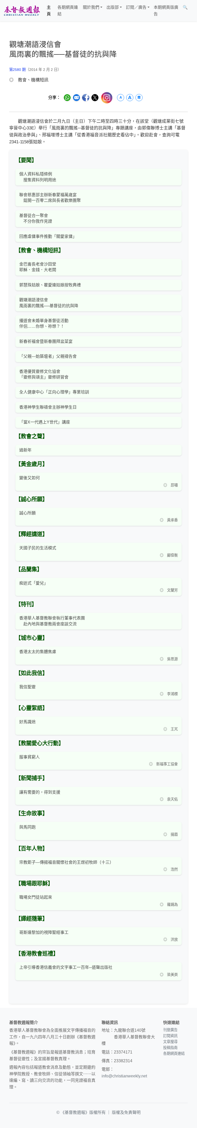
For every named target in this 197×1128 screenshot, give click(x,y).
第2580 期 (17, 70)
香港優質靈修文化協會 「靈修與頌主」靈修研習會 (43, 374)
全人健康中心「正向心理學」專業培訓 (54, 392)
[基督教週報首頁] (22, 10)
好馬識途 (27, 722)
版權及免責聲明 (126, 1112)
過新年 (25, 450)
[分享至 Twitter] (94, 97)
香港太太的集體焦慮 (37, 652)
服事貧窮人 (29, 757)
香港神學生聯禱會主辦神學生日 (48, 407)
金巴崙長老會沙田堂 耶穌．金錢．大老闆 (37, 267)
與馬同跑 (27, 827)
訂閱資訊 (170, 1036)
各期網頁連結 (67, 10)
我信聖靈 (27, 687)
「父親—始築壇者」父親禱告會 (48, 356)
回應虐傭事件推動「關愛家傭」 (48, 236)
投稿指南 (170, 1048)
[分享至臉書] (85, 97)
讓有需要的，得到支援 (39, 792)
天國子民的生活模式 (37, 548)
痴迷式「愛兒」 (33, 583)
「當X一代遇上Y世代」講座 (44, 422)
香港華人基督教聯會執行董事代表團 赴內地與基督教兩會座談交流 (52, 621)
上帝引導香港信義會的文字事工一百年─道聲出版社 (65, 967)
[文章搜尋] (192, 10)
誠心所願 (27, 513)
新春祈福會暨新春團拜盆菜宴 (46, 341)
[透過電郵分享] (76, 97)
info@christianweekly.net (124, 1076)
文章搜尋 (170, 1042)
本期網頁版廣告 (166, 10)
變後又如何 (29, 478)
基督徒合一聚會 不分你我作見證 (35, 218)
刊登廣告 (170, 1030)
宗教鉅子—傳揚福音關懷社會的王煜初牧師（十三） (66, 862)
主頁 (49, 10)
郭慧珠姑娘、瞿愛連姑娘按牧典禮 (50, 285)
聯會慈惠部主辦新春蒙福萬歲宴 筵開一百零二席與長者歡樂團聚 (50, 198)
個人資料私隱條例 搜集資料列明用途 (37, 177)
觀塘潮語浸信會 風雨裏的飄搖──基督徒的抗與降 (48, 303)
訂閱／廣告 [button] (136, 7)
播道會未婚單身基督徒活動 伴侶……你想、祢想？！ (43, 323)
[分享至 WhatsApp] (67, 97)
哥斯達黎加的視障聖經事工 (43, 932)
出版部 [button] (112, 7)
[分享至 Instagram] (107, 98)
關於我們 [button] (91, 7)
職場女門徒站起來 (35, 897)
